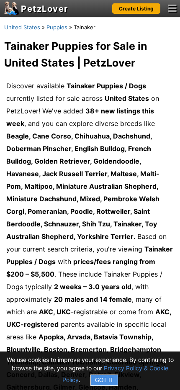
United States (22, 27)
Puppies (56, 27)
